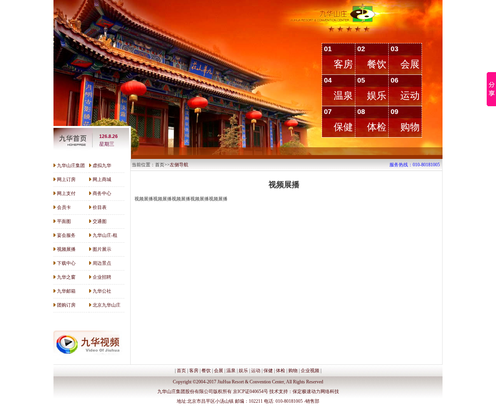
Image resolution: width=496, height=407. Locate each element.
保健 (343, 127)
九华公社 (102, 291)
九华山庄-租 (105, 235)
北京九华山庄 (107, 305)
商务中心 (102, 193)
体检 (376, 127)
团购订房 (66, 305)
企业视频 (310, 370)
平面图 (64, 221)
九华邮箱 (66, 291)
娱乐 (376, 95)
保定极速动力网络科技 (316, 391)
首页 (181, 370)
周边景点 (102, 263)
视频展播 (66, 249)
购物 (410, 127)
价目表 (100, 207)
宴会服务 (66, 235)
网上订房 (66, 179)
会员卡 (64, 207)
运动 (410, 95)
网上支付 (66, 193)
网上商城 (102, 179)
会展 (410, 64)
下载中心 (66, 263)
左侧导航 (179, 164)
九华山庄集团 (71, 165)
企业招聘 (102, 277)
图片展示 (102, 249)
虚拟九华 (102, 165)
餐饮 (376, 64)
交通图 (100, 221)
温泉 (343, 95)
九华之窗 (66, 277)
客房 (343, 64)
